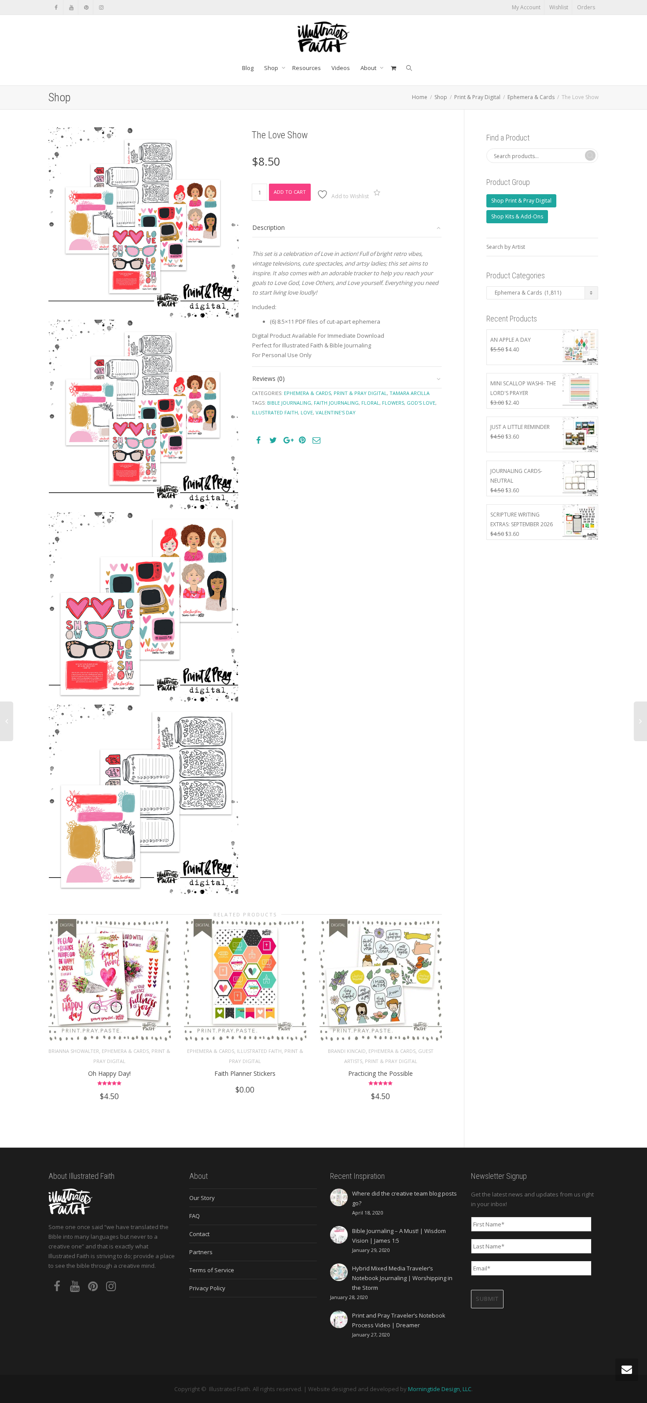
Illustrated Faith (259, 1051)
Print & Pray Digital (477, 97)
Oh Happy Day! (109, 1073)
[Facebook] (56, 7)
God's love (421, 402)
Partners (201, 1252)
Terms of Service (211, 1270)
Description (268, 227)
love (307, 412)
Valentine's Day (336, 412)
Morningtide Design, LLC (439, 1389)
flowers (393, 402)
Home (419, 97)
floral (370, 402)
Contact (199, 1234)
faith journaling (336, 402)
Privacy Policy (207, 1288)
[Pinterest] (86, 7)
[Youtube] (71, 7)
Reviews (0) (268, 378)
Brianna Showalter (73, 1051)
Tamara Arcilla (410, 393)
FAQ (194, 1216)
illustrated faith (275, 412)
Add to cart (290, 191)
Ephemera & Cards (531, 97)
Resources (306, 68)
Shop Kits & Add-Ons (517, 216)
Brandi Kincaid (347, 1051)
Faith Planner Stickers (245, 1073)
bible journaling (289, 402)
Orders (586, 7)
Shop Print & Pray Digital (521, 200)
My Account (526, 7)
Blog (248, 68)
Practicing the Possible (380, 1073)
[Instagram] (101, 7)
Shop (271, 68)
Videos (340, 68)
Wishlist (558, 7)
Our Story (202, 1198)
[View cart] (393, 67)
